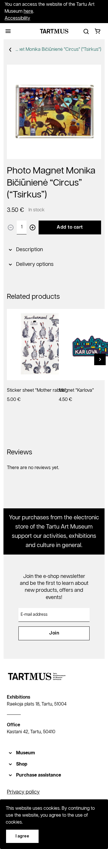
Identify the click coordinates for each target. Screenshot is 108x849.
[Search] (86, 31)
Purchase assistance (38, 775)
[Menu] (8, 31)
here (28, 11)
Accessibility (17, 18)
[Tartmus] (54, 31)
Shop (21, 764)
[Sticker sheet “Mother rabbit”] (42, 344)
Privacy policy (23, 792)
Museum (25, 753)
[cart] (97, 31)
